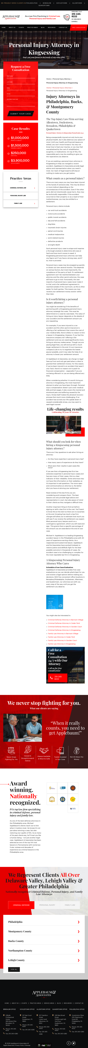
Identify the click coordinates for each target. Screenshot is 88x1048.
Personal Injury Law (18, 195)
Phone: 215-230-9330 (27, 1025)
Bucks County (16, 941)
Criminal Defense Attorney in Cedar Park (64, 623)
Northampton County (20, 950)
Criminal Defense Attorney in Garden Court (65, 626)
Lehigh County (16, 960)
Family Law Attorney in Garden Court (62, 640)
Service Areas (49, 1003)
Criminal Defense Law (18, 188)
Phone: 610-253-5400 (44, 1027)
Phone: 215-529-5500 (60, 1029)
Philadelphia (15, 921)
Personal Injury (47, 905)
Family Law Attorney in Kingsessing (61, 644)
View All (14, 969)
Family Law (18, 203)
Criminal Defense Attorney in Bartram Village (65, 620)
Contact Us (63, 27)
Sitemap (27, 1045)
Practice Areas (20, 178)
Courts (21, 27)
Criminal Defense (21, 905)
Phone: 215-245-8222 (11, 1029)
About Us (15, 1003)
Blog (43, 27)
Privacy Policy (19, 1045)
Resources (52, 27)
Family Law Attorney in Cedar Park (61, 637)
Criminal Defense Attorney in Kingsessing (64, 630)
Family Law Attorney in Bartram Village (63, 633)
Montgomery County (19, 931)
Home (4, 27)
